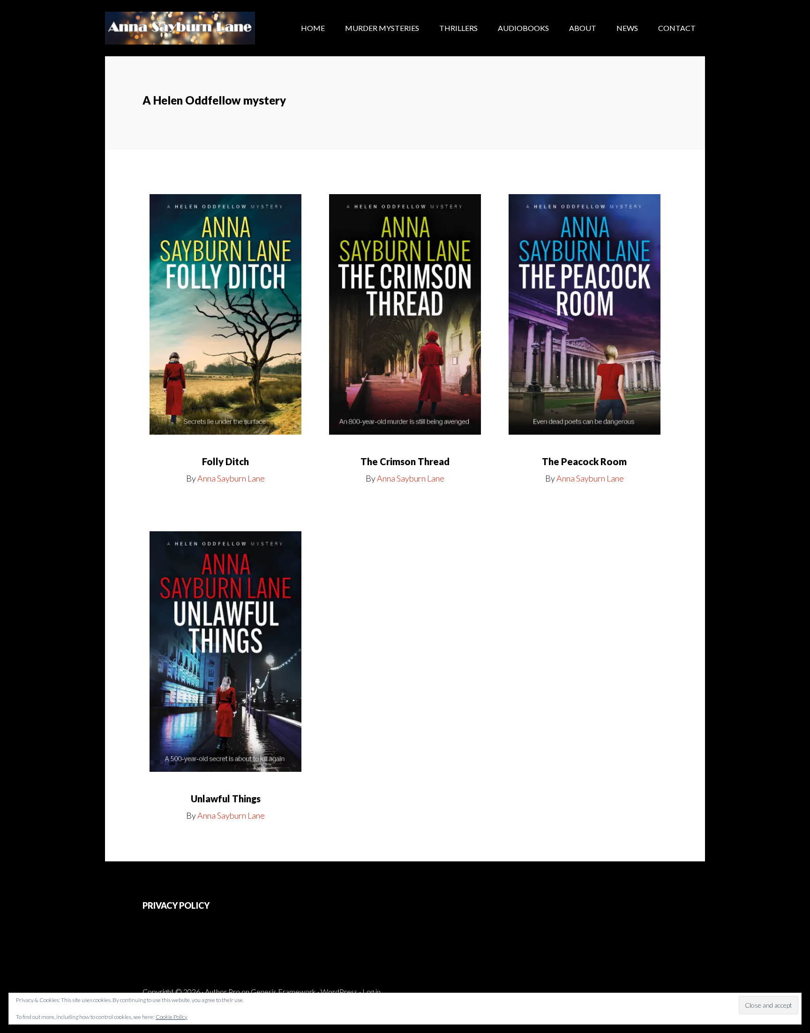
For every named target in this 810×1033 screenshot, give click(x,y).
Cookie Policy (172, 1016)
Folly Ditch (225, 461)
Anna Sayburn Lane (180, 28)
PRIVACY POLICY (176, 905)
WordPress (339, 991)
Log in (371, 991)
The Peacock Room (584, 461)
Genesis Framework (283, 991)
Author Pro (222, 991)
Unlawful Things (226, 798)
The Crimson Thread (405, 461)
